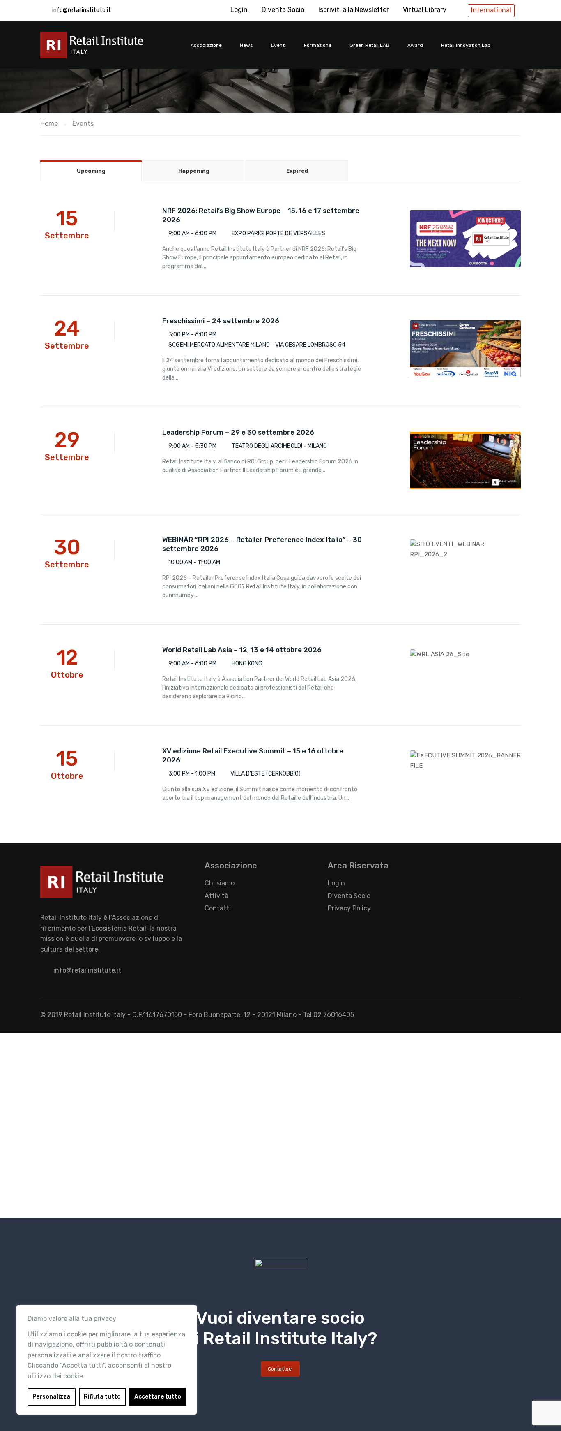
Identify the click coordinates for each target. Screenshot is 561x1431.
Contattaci (280, 1369)
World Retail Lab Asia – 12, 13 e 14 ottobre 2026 (242, 650)
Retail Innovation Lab (465, 45)
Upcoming (91, 171)
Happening (193, 171)
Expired (297, 171)
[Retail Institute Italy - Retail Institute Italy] (101, 49)
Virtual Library (424, 10)
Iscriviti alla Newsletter (353, 10)
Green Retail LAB (369, 45)
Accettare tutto (157, 1396)
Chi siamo (220, 883)
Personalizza (51, 1396)
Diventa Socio (283, 10)
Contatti (218, 908)
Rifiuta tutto (102, 1396)
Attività (216, 896)
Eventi (278, 45)
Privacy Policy (349, 908)
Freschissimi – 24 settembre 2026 (220, 321)
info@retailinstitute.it (81, 10)
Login (239, 10)
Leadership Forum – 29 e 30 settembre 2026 (238, 432)
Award (415, 45)
